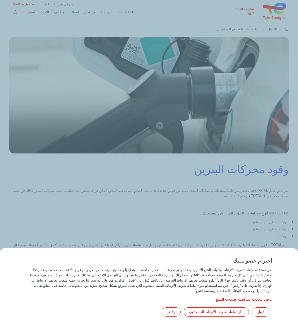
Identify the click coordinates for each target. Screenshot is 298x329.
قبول (261, 312)
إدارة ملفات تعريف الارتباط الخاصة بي (216, 312)
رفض (171, 312)
